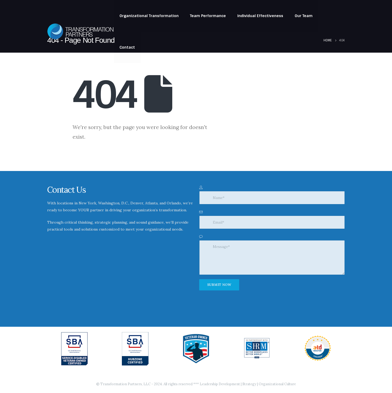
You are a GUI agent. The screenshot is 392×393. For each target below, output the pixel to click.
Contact (127, 47)
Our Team (304, 15)
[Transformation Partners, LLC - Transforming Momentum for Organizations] (80, 31)
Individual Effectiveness (260, 15)
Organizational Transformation (149, 15)
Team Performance (208, 15)
